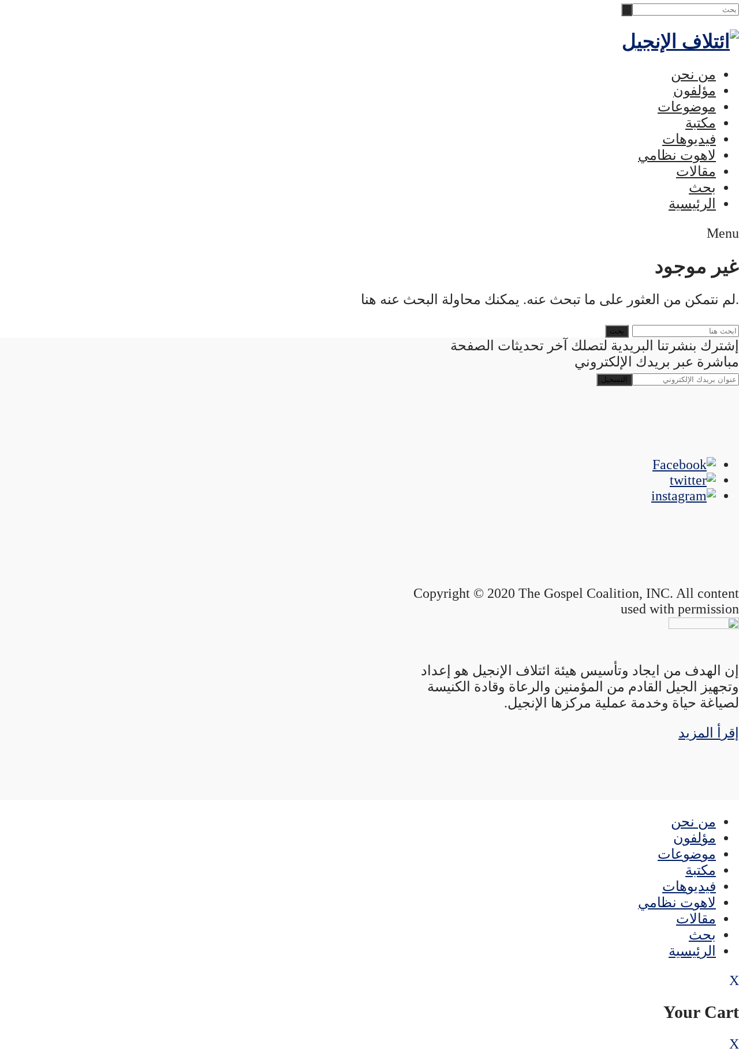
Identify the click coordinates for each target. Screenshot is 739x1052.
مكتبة (700, 122)
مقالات (696, 171)
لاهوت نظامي (677, 155)
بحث (702, 187)
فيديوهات (689, 139)
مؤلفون (694, 90)
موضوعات (687, 106)
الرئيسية (692, 203)
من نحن (693, 74)
